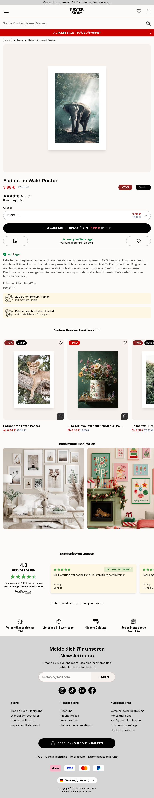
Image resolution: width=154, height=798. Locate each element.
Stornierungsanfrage (124, 725)
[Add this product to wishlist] (138, 241)
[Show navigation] (6, 11)
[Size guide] (15, 241)
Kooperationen (70, 720)
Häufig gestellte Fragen (126, 720)
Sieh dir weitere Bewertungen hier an (77, 603)
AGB (39, 756)
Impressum (77, 756)
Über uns (66, 711)
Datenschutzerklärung (103, 756)
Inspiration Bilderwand (25, 725)
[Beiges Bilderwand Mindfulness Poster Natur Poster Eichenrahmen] (43, 488)
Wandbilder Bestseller (25, 715)
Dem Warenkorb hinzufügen (77, 228)
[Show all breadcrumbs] (7, 40)
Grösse (8, 208)
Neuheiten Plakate (22, 720)
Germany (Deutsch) (77, 780)
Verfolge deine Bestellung (127, 711)
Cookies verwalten (123, 730)
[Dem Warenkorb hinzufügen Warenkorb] (60, 416)
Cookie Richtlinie (56, 756)
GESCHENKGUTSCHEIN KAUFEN (80, 743)
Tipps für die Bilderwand (27, 711)
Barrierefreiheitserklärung (77, 725)
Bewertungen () (13, 200)
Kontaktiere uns (121, 715)
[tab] (139, 11)
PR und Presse (70, 715)
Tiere (20, 40)
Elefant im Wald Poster (42, 40)
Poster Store (86, 788)
